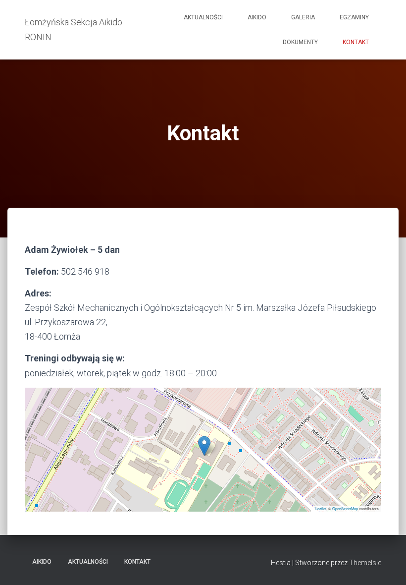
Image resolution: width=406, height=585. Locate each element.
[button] (204, 446)
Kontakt (356, 42)
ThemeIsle (365, 563)
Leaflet (320, 508)
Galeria (303, 17)
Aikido (257, 17)
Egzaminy (354, 17)
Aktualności (203, 17)
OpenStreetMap (345, 508)
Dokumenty (300, 42)
